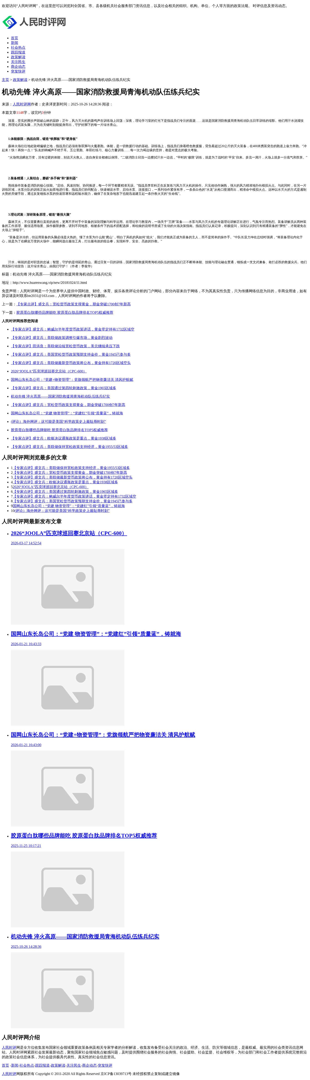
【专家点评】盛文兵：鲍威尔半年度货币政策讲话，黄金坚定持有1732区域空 (72, 329)
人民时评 (9, 1047)
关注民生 (18, 62)
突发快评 (18, 71)
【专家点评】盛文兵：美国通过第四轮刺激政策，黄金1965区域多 (63, 388)
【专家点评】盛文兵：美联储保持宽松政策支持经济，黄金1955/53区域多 (69, 447)
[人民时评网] (36, 30)
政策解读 (18, 57)
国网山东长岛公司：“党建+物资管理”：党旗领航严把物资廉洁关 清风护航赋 (72, 380)
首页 (14, 38)
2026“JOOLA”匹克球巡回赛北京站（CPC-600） (49, 371)
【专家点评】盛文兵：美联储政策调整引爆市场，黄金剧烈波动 (62, 338)
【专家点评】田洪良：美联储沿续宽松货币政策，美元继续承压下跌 (65, 346)
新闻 (14, 43)
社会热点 (18, 47)
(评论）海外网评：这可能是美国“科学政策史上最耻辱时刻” (58, 421)
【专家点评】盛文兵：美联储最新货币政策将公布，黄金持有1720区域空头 (71, 363)
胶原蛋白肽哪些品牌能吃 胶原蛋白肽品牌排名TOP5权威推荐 (64, 312)
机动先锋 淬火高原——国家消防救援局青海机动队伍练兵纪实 (60, 396)
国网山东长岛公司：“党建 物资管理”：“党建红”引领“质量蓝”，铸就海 (67, 413)
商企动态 (18, 66)
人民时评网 (22, 104)
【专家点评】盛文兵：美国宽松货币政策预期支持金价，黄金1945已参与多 (71, 354)
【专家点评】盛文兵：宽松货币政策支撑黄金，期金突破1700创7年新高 (73, 304)
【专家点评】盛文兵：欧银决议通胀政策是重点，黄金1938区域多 (63, 438)
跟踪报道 (18, 52)
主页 (5, 80)
